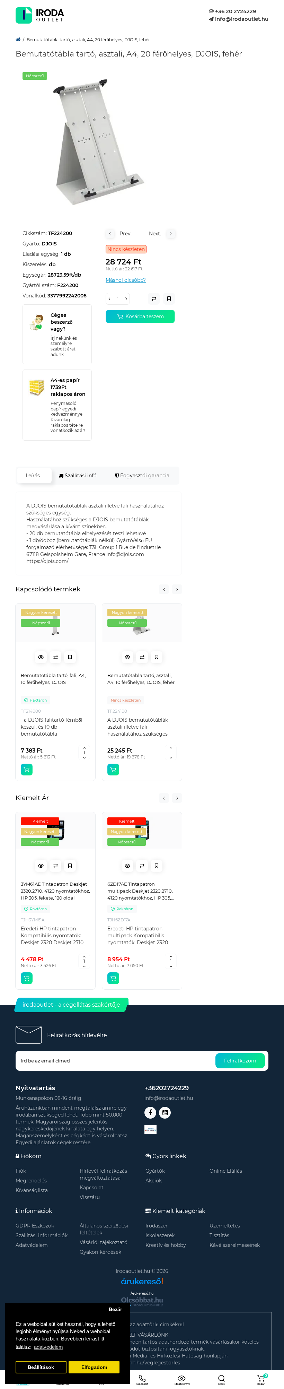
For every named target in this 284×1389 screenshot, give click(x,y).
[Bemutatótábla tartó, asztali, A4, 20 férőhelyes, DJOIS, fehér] (98, 141)
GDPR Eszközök (35, 1226)
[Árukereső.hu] (142, 1279)
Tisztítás (219, 1235)
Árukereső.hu (142, 1293)
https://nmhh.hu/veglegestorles (142, 1363)
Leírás (33, 475)
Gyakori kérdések (100, 1252)
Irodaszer (156, 1226)
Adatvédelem (32, 1245)
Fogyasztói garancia (144, 475)
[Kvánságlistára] (70, 657)
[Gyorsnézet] (41, 657)
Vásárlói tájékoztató (103, 1242)
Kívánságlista (32, 1190)
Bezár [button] (115, 1309)
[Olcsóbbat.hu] (142, 1301)
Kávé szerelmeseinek (235, 1245)
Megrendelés (31, 1181)
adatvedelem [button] (48, 1347)
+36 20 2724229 (235, 11)
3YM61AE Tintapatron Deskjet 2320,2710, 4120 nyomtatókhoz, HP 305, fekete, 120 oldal (55, 891)
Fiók (21, 1171)
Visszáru (90, 1197)
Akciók (153, 1181)
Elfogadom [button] (94, 1367)
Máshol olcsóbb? (126, 280)
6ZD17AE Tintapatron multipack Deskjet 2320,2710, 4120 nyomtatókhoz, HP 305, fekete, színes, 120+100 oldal (140, 891)
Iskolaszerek (160, 1235)
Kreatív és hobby (165, 1245)
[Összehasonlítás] (55, 657)
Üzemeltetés (225, 1226)
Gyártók (155, 1171)
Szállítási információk (42, 1235)
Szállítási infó (80, 475)
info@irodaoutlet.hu (241, 19)
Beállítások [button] (41, 1367)
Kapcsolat (92, 1187)
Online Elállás (226, 1171)
